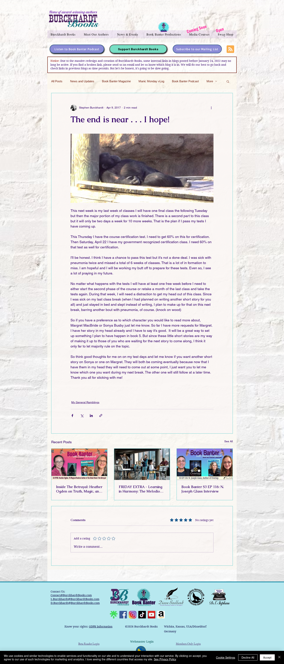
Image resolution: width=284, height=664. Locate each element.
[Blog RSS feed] (230, 49)
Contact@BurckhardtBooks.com (71, 595)
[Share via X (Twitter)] (82, 415)
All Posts (56, 81)
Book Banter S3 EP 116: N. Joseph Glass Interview (202, 489)
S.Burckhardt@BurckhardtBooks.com (75, 599)
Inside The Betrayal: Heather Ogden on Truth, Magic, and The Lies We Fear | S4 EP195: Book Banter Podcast (79, 489)
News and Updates (82, 81)
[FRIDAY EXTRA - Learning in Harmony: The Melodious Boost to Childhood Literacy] (142, 464)
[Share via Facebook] (72, 415)
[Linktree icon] (113, 614)
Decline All (247, 657)
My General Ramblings (85, 402)
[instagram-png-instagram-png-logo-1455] (132, 614)
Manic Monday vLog (151, 81)
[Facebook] (123, 614)
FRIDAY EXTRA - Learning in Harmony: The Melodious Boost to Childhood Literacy (141, 489)
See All (228, 441)
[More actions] (211, 107)
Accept (267, 657)
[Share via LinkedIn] (91, 415)
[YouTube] (151, 614)
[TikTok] (142, 614)
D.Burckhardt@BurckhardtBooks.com (75, 603)
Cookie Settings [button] (225, 657)
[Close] (279, 657)
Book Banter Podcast (185, 81)
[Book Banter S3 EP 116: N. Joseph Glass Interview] (205, 464)
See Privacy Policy (165, 659)
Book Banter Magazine (116, 81)
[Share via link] (101, 415)
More (210, 81)
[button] (63, 34)
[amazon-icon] (161, 614)
